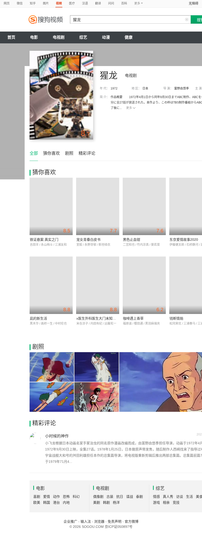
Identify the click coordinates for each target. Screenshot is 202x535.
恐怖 (66, 497)
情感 (156, 497)
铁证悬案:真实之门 (44, 240)
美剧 (96, 502)
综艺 (83, 37)
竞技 (176, 502)
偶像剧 (98, 497)
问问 (111, 3)
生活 (189, 497)
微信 (20, 3)
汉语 (85, 3)
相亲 (166, 502)
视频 (59, 3)
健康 (129, 37)
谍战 (129, 497)
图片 (46, 3)
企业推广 (70, 521)
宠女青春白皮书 (88, 240)
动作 (56, 497)
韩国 (46, 502)
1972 (114, 88)
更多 (129, 108)
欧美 (36, 502)
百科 (124, 3)
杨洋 (116, 502)
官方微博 (131, 521)
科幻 (76, 497)
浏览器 (99, 521)
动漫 (106, 37)
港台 (56, 502)
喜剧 (36, 497)
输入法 (86, 521)
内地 (66, 502)
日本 (145, 88)
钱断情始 (176, 318)
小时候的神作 (57, 436)
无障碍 (193, 3)
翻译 (98, 3)
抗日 (119, 497)
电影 (34, 37)
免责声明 (114, 521)
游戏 (156, 502)
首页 (11, 37)
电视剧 (59, 37)
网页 (7, 3)
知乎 (33, 3)
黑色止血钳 (131, 240)
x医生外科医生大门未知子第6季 (100, 318)
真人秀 (168, 497)
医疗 (72, 3)
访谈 (179, 497)
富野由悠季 (181, 88)
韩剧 (106, 502)
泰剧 (139, 497)
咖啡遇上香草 (133, 318)
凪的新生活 (38, 318)
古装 (109, 497)
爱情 (46, 497)
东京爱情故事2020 (183, 240)
